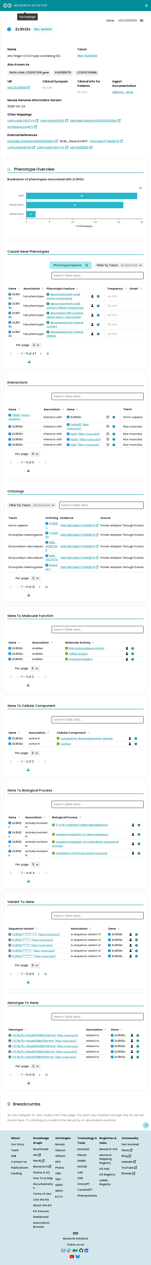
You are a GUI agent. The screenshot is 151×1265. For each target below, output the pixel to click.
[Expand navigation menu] (146, 5)
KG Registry (107, 1174)
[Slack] (69, 1250)
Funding (16, 1173)
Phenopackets (87, 1195)
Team (15, 1150)
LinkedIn (127, 1162)
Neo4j (37, 1161)
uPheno (60, 1156)
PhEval (81, 1155)
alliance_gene (122, 92)
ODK (80, 1178)
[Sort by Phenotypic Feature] (77, 288)
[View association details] (97, 296)
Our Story (17, 1144)
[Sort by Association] (42, 288)
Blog (125, 1156)
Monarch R (40, 1166)
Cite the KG (41, 1199)
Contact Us (19, 1162)
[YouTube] (72, 1256)
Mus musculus (87, 55)
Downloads (40, 1149)
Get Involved (130, 1144)
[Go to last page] (47, 354)
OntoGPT (83, 1184)
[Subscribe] (63, 1250)
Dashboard (40, 1217)
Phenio (59, 1168)
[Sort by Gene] (18, 288)
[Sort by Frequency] (125, 288)
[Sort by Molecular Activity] (93, 642)
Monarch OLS (108, 1149)
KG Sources (41, 1211)
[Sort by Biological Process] (79, 817)
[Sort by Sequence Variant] (36, 928)
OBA (58, 1173)
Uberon (60, 1150)
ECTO (59, 1197)
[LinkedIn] (86, 1250)
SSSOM (82, 1166)
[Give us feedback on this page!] (146, 1125)
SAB (13, 1156)
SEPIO (59, 1191)
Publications (19, 1168)
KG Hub (104, 1169)
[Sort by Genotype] (25, 1029)
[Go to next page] (40, 354)
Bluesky (127, 1173)
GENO (59, 1185)
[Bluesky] (78, 1256)
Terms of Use (42, 1194)
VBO (58, 1179)
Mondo (60, 1144)
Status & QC (41, 1172)
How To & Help (43, 1178)
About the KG (42, 1205)
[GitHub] (81, 1250)
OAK (80, 1172)
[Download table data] (28, 361)
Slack (126, 1150)
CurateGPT (85, 1190)
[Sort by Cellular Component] (88, 732)
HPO (58, 1162)
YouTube (128, 1168)
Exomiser (83, 1149)
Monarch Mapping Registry (105, 1159)
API (35, 1155)
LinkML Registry (105, 1182)
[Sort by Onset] (140, 288)
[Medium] (75, 1250)
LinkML (81, 1161)
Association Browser (41, 1225)
